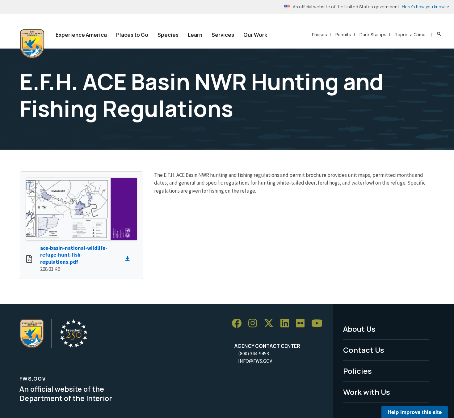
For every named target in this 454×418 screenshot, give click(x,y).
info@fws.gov (255, 361)
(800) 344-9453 (253, 353)
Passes (319, 34)
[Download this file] (129, 258)
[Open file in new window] (29, 259)
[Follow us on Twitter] (271, 323)
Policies (357, 371)
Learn (195, 34)
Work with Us (366, 392)
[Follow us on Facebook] (239, 323)
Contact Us (363, 350)
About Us (359, 329)
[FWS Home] (32, 44)
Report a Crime (410, 34)
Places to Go (132, 34)
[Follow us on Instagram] (254, 323)
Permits (343, 34)
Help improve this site (415, 412)
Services (223, 34)
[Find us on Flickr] (302, 323)
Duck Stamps (372, 34)
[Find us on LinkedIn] (286, 323)
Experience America (81, 34)
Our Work (255, 34)
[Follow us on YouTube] (319, 323)
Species (168, 34)
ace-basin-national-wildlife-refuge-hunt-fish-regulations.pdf (73, 255)
